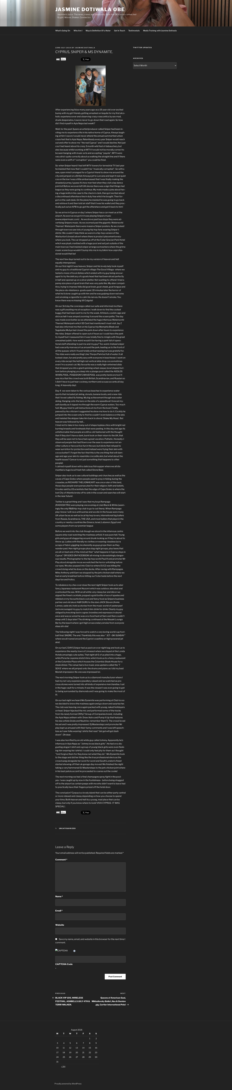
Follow (62, 59)
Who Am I (78, 30)
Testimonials (134, 30)
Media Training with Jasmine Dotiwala (160, 30)
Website (59, 925)
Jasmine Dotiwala (85, 48)
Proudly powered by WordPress (68, 1083)
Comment (61, 859)
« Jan (63, 1066)
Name (59, 896)
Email (59, 910)
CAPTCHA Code (64, 964)
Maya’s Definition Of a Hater (98, 30)
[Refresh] (74, 950)
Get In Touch (119, 30)
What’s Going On (62, 30)
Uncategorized (67, 828)
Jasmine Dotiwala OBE (90, 9)
